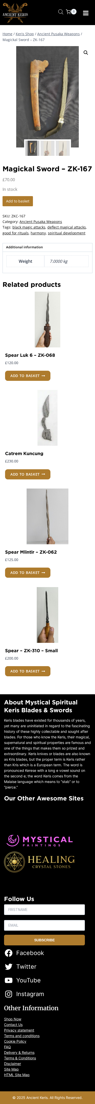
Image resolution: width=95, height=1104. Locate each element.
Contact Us (13, 1024)
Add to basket (17, 201)
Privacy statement (19, 1030)
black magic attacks (28, 227)
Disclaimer (12, 1063)
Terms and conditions (22, 1036)
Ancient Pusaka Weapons (41, 221)
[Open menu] (85, 12)
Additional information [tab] (24, 247)
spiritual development (66, 233)
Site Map (11, 1069)
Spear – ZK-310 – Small (31, 650)
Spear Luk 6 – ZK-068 (30, 355)
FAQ (7, 1047)
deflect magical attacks (66, 227)
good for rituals (16, 233)
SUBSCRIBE (44, 940)
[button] (85, 52)
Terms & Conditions (20, 1058)
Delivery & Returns (19, 1052)
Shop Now (12, 1019)
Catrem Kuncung (24, 453)
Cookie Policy (15, 1041)
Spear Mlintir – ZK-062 (31, 551)
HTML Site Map (17, 1075)
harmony (38, 233)
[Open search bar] (60, 11)
